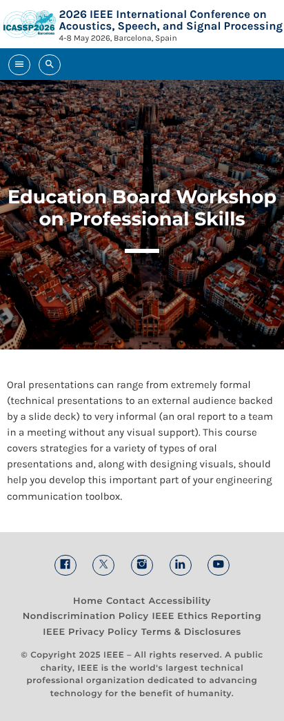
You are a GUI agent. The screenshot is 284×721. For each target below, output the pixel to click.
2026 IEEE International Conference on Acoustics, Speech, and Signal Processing (171, 20)
